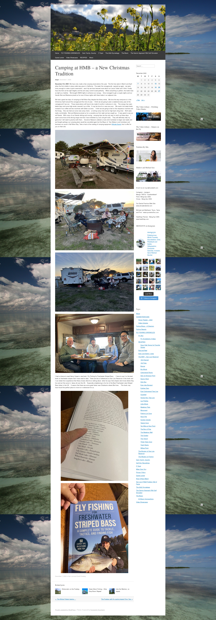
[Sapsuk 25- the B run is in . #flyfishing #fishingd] (139, 281)
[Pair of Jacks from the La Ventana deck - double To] (158, 287)
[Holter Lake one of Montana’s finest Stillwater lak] (139, 287)
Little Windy (144, 404)
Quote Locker (59, 57)
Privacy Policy (141, 472)
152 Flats (144, 363)
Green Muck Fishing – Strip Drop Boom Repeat (98, 590)
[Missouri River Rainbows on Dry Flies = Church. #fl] (145, 287)
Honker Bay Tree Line (148, 398)
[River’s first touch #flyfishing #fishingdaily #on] (151, 281)
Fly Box (140, 336)
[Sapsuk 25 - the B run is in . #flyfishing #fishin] (151, 274)
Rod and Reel (142, 350)
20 (159, 87)
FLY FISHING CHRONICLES (70, 53)
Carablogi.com (66, 12)
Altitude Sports (116, 124)
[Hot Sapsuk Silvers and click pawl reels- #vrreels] (145, 268)
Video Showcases (72, 57)
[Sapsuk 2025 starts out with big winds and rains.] (145, 281)
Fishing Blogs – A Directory (145, 326)
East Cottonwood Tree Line (149, 391)
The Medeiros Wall (147, 432)
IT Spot (100, 53)
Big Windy (144, 369)
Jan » (143, 100)
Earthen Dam (145, 388)
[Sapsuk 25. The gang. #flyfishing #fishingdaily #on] (158, 268)
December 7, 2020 (65, 80)
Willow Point (144, 448)
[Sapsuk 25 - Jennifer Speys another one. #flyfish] (158, 274)
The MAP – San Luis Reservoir (148, 357)
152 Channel (145, 360)
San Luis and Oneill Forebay (77, 576)
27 (159, 91)
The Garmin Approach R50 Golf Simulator (144, 53)
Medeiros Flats (145, 407)
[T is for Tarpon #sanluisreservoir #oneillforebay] (139, 261)
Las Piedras (144, 401)
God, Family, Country (89, 53)
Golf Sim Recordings (143, 463)
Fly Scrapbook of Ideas (148, 339)
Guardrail (143, 394)
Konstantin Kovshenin (97, 610)
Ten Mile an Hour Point (148, 426)
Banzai (143, 366)
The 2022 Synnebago (112, 53)
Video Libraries (143, 323)
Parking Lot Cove (146, 413)
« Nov (138, 100)
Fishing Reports (141, 329)
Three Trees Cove (146, 442)
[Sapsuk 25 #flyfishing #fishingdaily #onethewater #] (139, 274)
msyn (57, 80)
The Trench (144, 439)
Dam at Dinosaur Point (148, 376)
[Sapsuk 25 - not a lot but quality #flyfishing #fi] (145, 274)
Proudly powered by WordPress (65, 610)
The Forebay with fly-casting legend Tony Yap (117, 599)
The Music (125, 53)
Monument (144, 410)
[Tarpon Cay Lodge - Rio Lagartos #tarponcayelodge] (151, 261)
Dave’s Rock (145, 379)
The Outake (144, 435)
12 (155, 84)
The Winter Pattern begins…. (65, 599)
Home (57, 53)
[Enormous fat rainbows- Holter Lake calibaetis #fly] (158, 281)
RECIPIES (83, 57)
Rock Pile (144, 417)
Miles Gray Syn (141, 469)
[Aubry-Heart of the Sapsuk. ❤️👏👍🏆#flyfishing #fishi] (151, 268)
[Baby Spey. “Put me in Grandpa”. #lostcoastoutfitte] (145, 261)
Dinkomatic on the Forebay (70, 589)
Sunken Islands (146, 420)
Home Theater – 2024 (145, 320)
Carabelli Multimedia (142, 317)
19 (155, 87)
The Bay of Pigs (146, 429)
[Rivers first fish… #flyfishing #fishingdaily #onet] (151, 287)
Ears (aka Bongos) (147, 385)
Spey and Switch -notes (146, 354)
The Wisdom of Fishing (145, 457)
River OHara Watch (142, 479)
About (91, 57)
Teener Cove (145, 423)
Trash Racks (145, 445)
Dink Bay (143, 382)
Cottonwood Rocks (147, 372)
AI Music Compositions (146, 499)
